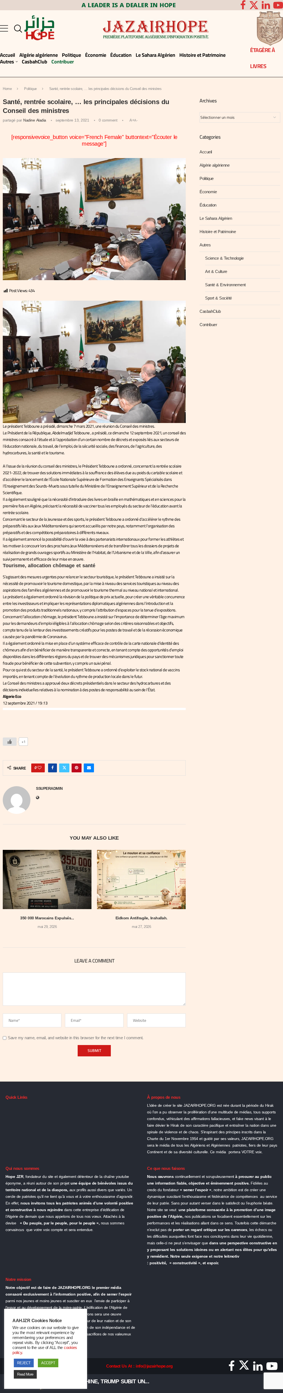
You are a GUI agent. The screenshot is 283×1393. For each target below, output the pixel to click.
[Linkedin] (265, 5)
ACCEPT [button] (48, 1363)
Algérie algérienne (214, 165)
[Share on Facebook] (52, 767)
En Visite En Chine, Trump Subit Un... (97, 1381)
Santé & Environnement (225, 285)
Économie (208, 192)
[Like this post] (39, 767)
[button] (10, 893)
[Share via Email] (89, 767)
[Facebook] (243, 5)
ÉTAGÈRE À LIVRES (262, 58)
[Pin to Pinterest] (77, 767)
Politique (30, 88)
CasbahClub (210, 311)
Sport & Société (218, 298)
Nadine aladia (34, 120)
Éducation (208, 205)
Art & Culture (216, 271)
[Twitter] (254, 5)
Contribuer (208, 325)
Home (7, 88)
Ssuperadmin (49, 788)
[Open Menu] (4, 28)
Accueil (206, 152)
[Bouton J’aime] (10, 741)
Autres (205, 245)
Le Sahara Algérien (216, 218)
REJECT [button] (23, 1363)
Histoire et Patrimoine (218, 232)
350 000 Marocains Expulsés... (47, 918)
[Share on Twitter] (64, 767)
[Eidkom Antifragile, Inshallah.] (141, 879)
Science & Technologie (224, 258)
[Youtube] (271, 1368)
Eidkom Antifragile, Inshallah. (141, 918)
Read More (25, 1374)
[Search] (17, 28)
